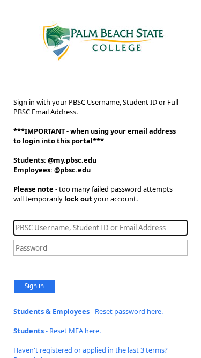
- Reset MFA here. (57, 330)
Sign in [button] (34, 286)
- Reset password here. (88, 311)
